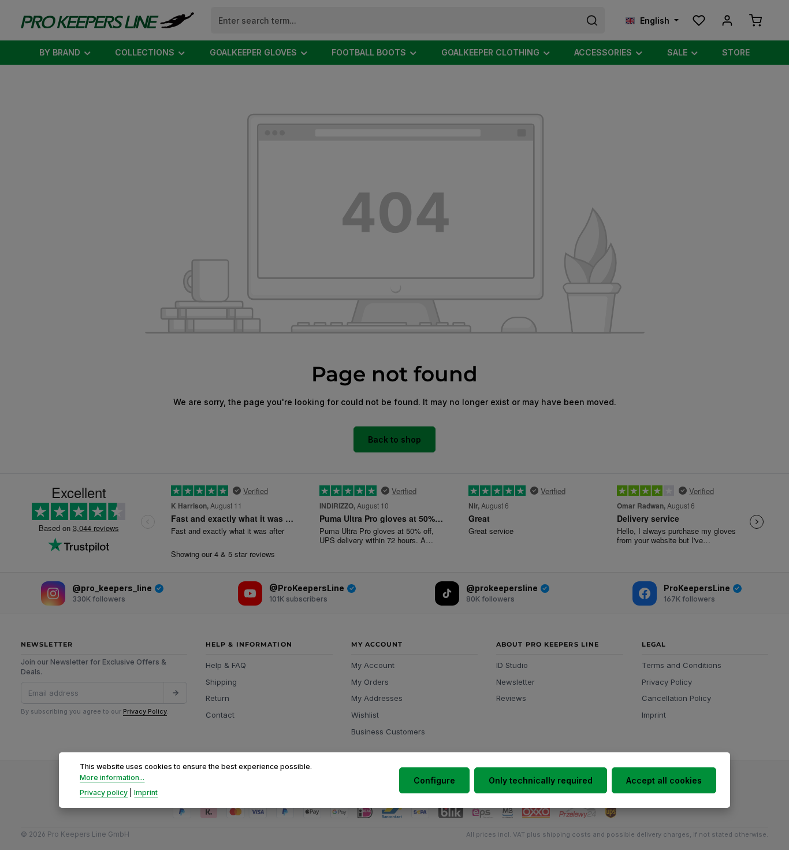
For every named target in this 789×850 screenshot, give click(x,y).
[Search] (592, 20)
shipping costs (566, 834)
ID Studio (512, 665)
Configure (434, 780)
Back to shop (394, 439)
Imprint (654, 714)
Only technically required (541, 780)
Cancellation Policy (676, 698)
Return (217, 698)
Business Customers (388, 731)
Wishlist (365, 714)
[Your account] (727, 21)
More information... (112, 777)
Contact (220, 714)
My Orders (370, 681)
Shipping (221, 681)
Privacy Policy (145, 711)
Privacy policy (104, 792)
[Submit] (175, 692)
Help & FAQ (226, 665)
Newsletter (515, 681)
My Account (372, 665)
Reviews (511, 698)
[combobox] (395, 20)
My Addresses (377, 698)
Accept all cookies (664, 780)
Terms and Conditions (681, 665)
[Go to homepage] (107, 20)
